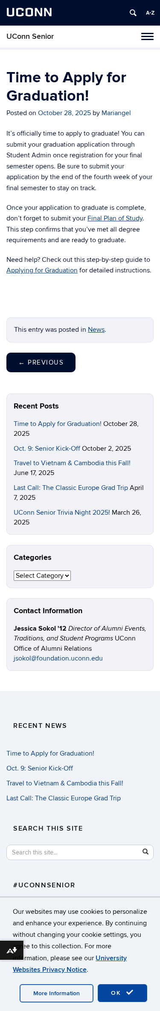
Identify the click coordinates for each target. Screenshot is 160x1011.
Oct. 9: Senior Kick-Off (47, 448)
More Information (56, 993)
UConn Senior (30, 36)
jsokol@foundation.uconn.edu (58, 658)
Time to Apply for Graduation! (58, 424)
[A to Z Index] (150, 13)
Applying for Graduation (42, 270)
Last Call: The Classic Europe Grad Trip (71, 488)
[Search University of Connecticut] (133, 13)
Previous (41, 362)
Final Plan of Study (115, 218)
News (96, 329)
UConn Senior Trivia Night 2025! (62, 512)
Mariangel (116, 113)
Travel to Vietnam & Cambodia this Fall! (72, 463)
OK (117, 993)
